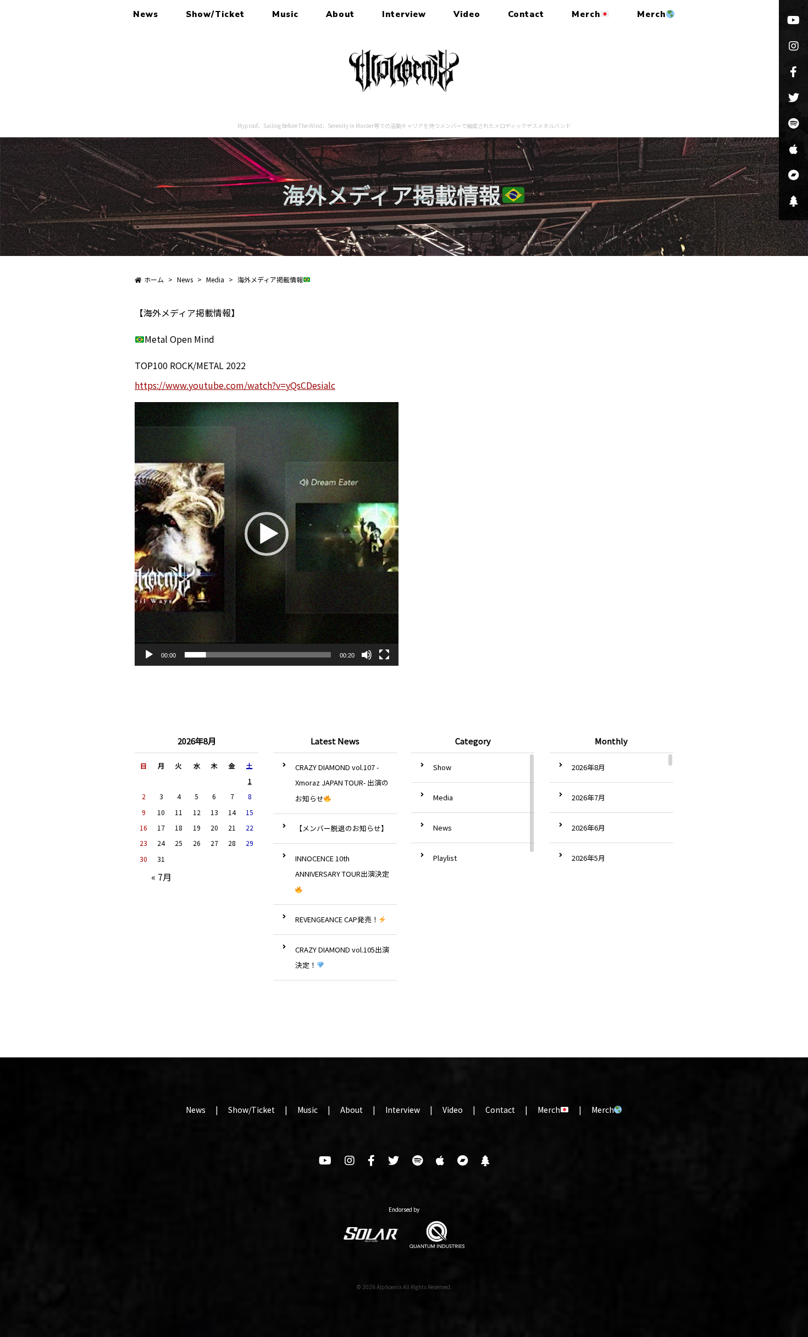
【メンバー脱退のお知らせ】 (341, 828)
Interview (404, 14)
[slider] (258, 655)
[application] (267, 534)
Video (466, 14)
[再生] (148, 654)
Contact (526, 14)
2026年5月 (588, 858)
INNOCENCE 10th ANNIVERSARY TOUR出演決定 (342, 866)
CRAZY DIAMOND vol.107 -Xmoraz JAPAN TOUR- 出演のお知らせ (342, 782)
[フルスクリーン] (384, 654)
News (145, 14)
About (340, 14)
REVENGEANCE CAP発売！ (337, 919)
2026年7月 (588, 797)
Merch (586, 14)
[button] (267, 534)
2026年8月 (588, 767)
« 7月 (161, 876)
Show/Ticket (215, 14)
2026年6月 (588, 827)
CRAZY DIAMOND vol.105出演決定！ (342, 957)
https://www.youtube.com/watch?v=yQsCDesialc (235, 385)
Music (285, 14)
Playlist (445, 858)
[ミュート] (366, 654)
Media (443, 797)
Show (442, 767)
